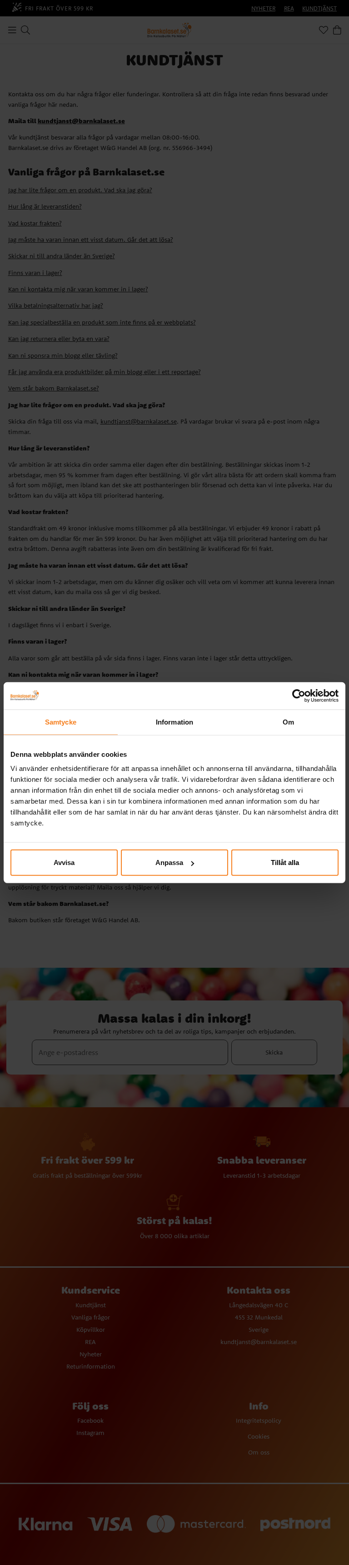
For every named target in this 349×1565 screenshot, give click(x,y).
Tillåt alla (285, 862)
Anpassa (169, 862)
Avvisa (64, 862)
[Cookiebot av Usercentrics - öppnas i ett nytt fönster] (299, 695)
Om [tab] (288, 721)
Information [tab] (174, 721)
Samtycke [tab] (60, 721)
